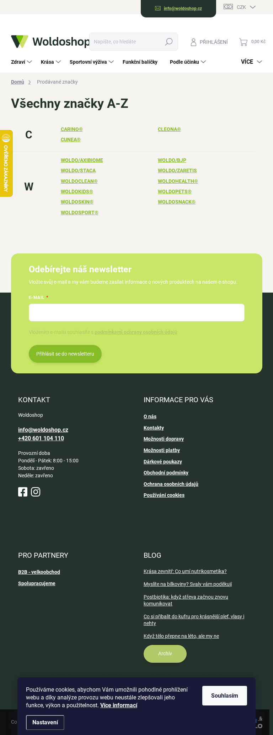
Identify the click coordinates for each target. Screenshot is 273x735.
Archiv (165, 653)
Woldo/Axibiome (82, 160)
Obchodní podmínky (166, 473)
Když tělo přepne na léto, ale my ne (181, 636)
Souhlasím (224, 695)
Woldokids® (77, 191)
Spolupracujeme (36, 583)
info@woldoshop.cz (43, 429)
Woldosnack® (177, 202)
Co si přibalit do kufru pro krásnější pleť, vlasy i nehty (194, 620)
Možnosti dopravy (164, 439)
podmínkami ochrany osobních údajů (136, 332)
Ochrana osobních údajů (171, 484)
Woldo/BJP (172, 160)
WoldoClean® (79, 181)
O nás (150, 416)
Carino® (72, 129)
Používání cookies (164, 495)
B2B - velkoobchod (39, 572)
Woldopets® (175, 191)
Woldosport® (79, 212)
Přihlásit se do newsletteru (65, 354)
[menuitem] (22, 62)
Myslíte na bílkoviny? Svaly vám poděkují (188, 584)
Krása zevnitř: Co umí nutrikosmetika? (185, 571)
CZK (241, 7)
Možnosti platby (162, 450)
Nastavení (45, 722)
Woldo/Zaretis (177, 170)
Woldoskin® (77, 202)
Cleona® (169, 129)
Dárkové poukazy (163, 461)
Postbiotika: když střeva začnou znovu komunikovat (186, 600)
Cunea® (71, 139)
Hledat (168, 41)
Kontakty (154, 428)
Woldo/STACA (78, 170)
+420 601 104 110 (41, 438)
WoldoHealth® (178, 181)
